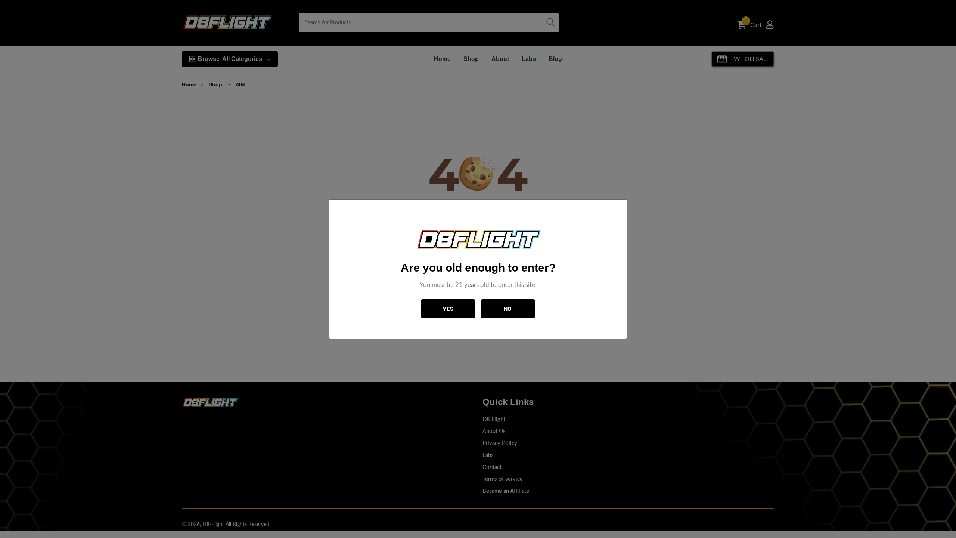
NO (508, 309)
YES (448, 309)
